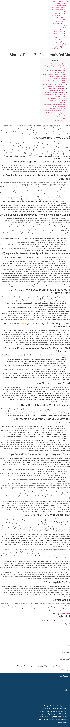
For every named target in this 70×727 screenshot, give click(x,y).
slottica (42, 169)
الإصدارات (64, 19)
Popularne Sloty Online (57, 117)
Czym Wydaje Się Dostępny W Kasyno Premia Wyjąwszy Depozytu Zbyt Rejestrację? (53, 94)
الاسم (68, 645)
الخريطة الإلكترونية (57, 15)
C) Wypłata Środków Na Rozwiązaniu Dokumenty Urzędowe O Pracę (53, 80)
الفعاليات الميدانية (62, 5)
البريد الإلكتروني (65, 652)
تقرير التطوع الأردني (57, 21)
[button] (35, 25)
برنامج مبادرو (59, 17)
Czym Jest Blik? (60, 119)
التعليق (67, 623)
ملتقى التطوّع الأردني (57, 9)
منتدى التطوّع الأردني (57, 7)
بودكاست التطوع (58, 13)
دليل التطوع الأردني (57, 23)
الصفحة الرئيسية (62, 3)
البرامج (65, 11)
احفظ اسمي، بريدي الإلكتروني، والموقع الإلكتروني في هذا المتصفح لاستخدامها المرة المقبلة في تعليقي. (39, 665)
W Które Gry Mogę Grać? (57, 64)
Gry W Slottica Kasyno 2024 (56, 98)
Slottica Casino (60, 121)
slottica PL (66, 613)
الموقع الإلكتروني (65, 659)
